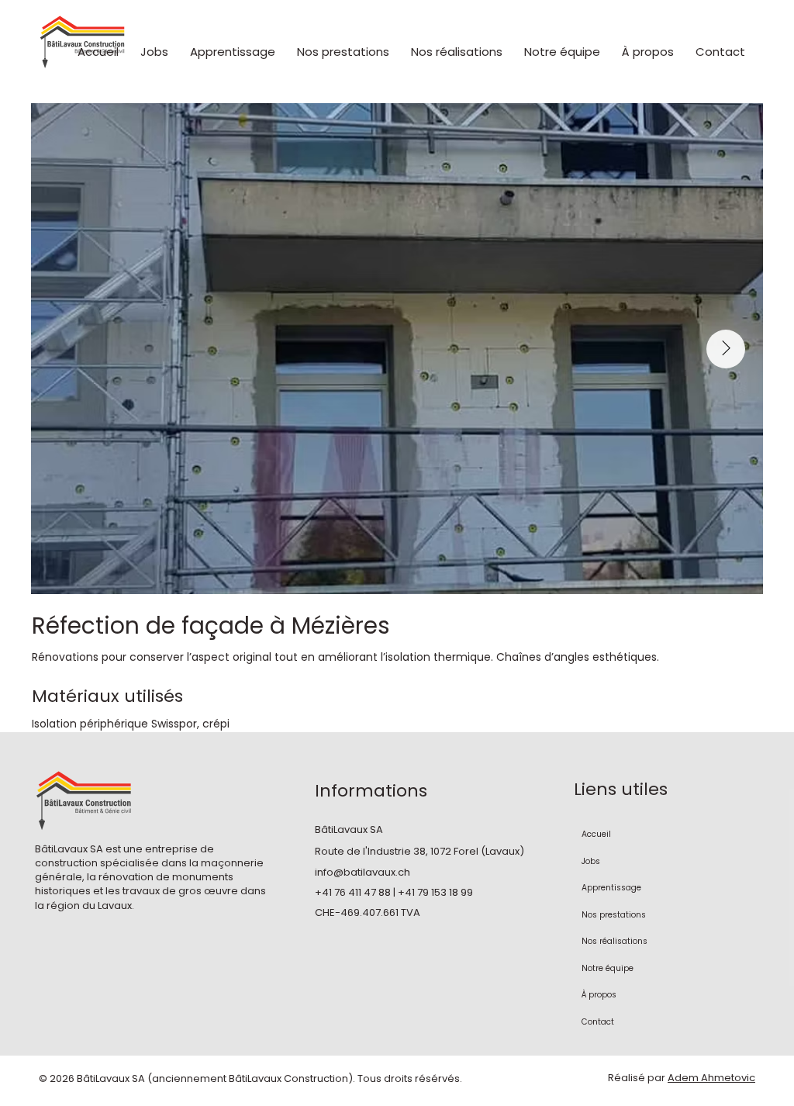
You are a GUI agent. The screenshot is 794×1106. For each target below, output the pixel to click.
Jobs (591, 861)
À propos (599, 995)
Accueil (596, 834)
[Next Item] (725, 349)
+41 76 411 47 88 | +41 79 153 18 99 (394, 892)
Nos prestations (614, 915)
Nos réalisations (614, 941)
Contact (598, 1022)
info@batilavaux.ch (362, 872)
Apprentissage (611, 887)
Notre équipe (607, 968)
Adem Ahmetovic (711, 1077)
